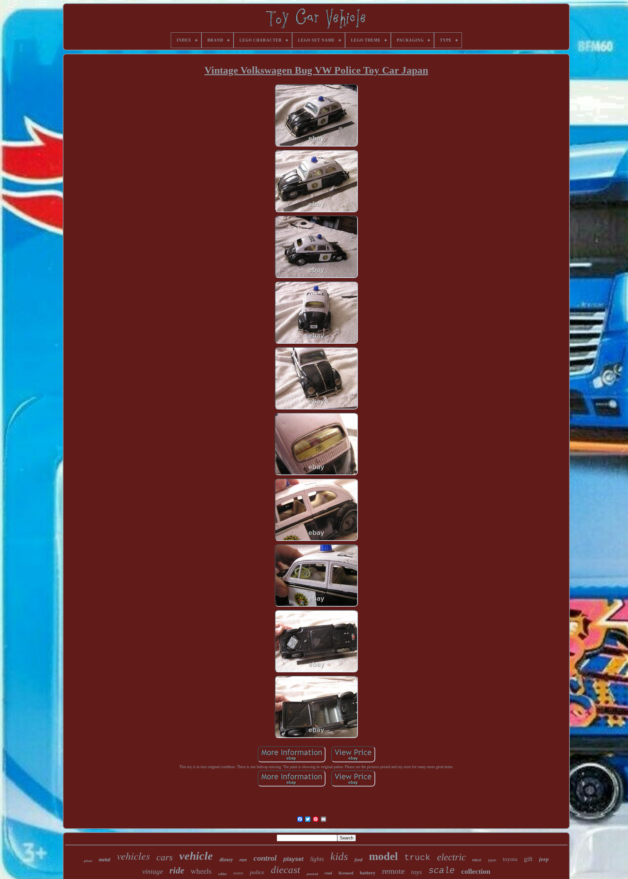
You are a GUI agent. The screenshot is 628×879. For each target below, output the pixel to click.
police (257, 872)
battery (367, 872)
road (328, 873)
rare (243, 859)
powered (312, 874)
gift (528, 858)
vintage (152, 871)
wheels (201, 871)
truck (417, 858)
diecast (285, 869)
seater (238, 872)
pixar (88, 861)
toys (416, 871)
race (476, 859)
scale (441, 871)
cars (164, 857)
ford (358, 859)
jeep (544, 859)
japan (492, 860)
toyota (510, 859)
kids (339, 856)
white (222, 874)
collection (475, 871)
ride (176, 870)
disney (226, 859)
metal (104, 859)
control (265, 858)
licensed (346, 872)
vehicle (196, 856)
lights (317, 858)
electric (451, 857)
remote (393, 871)
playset (293, 859)
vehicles (133, 856)
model (383, 856)
